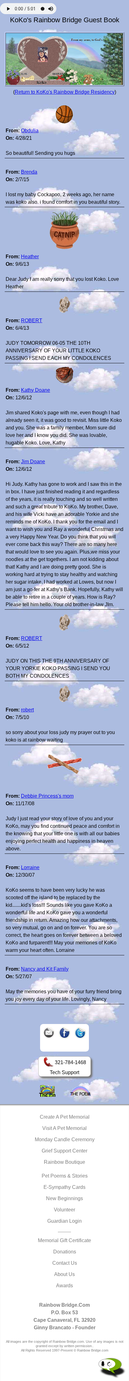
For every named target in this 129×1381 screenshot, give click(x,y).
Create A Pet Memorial (65, 1117)
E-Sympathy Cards (64, 1187)
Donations (64, 1251)
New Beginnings (64, 1198)
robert (27, 709)
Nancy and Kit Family (45, 969)
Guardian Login (64, 1221)
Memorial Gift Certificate (64, 1240)
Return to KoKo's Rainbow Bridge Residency (65, 92)
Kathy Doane (35, 390)
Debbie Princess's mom (47, 796)
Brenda (29, 172)
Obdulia (30, 130)
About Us (64, 1274)
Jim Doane (33, 461)
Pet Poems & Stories (65, 1176)
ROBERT (31, 320)
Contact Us (64, 1263)
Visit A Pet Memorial (64, 1128)
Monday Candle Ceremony (65, 1139)
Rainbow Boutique (64, 1162)
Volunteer (64, 1209)
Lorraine (30, 867)
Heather (30, 256)
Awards (64, 1285)
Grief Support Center (64, 1150)
